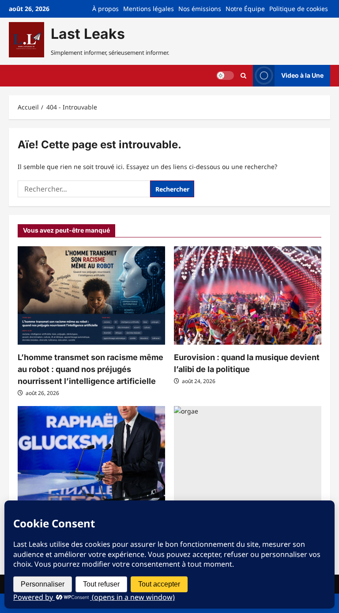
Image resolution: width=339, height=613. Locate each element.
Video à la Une (302, 75)
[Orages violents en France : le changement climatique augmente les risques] (247, 455)
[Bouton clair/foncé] (225, 75)
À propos (105, 8)
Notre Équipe (245, 8)
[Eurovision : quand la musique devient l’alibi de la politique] (247, 295)
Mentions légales (148, 8)
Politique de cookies (298, 8)
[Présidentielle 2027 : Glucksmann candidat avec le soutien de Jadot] (91, 455)
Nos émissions (199, 8)
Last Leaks (88, 33)
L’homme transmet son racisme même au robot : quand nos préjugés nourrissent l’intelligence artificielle (90, 369)
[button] (243, 75)
